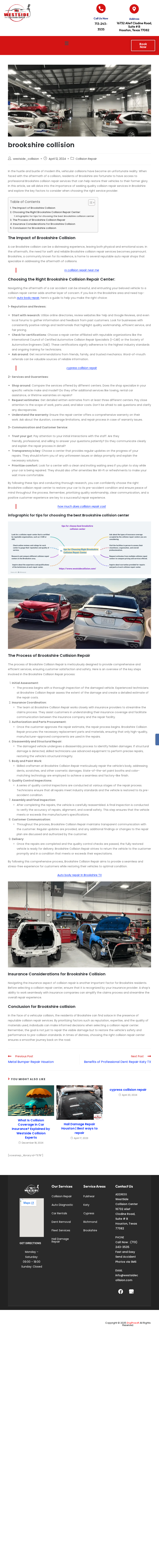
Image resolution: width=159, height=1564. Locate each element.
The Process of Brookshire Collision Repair (39, 220)
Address (134, 19)
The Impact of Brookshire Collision (33, 208)
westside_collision (26, 159)
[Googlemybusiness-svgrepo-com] (131, 1291)
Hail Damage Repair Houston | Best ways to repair (79, 1128)
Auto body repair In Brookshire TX (79, 875)
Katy (86, 1205)
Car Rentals (59, 1213)
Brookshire (90, 1230)
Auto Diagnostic (62, 1205)
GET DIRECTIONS (30, 1243)
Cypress (88, 1213)
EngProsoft (133, 1322)
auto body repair (28, 298)
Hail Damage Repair (60, 1240)
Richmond (90, 1222)
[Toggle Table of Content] (89, 202)
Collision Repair (86, 159)
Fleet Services (61, 1230)
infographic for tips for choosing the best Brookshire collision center (55, 216)
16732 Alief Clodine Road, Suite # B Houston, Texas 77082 (134, 26)
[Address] (134, 9)
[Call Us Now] (101, 8)
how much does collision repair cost (82, 506)
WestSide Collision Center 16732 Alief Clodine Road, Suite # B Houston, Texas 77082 (126, 1213)
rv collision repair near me (81, 270)
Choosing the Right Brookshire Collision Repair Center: (47, 212)
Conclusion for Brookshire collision (34, 228)
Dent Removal (61, 1222)
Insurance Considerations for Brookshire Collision (44, 224)
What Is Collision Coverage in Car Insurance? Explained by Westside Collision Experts (31, 1129)
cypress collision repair (82, 368)
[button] (66, 43)
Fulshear (89, 1196)
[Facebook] (120, 1291)
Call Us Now (101, 18)
